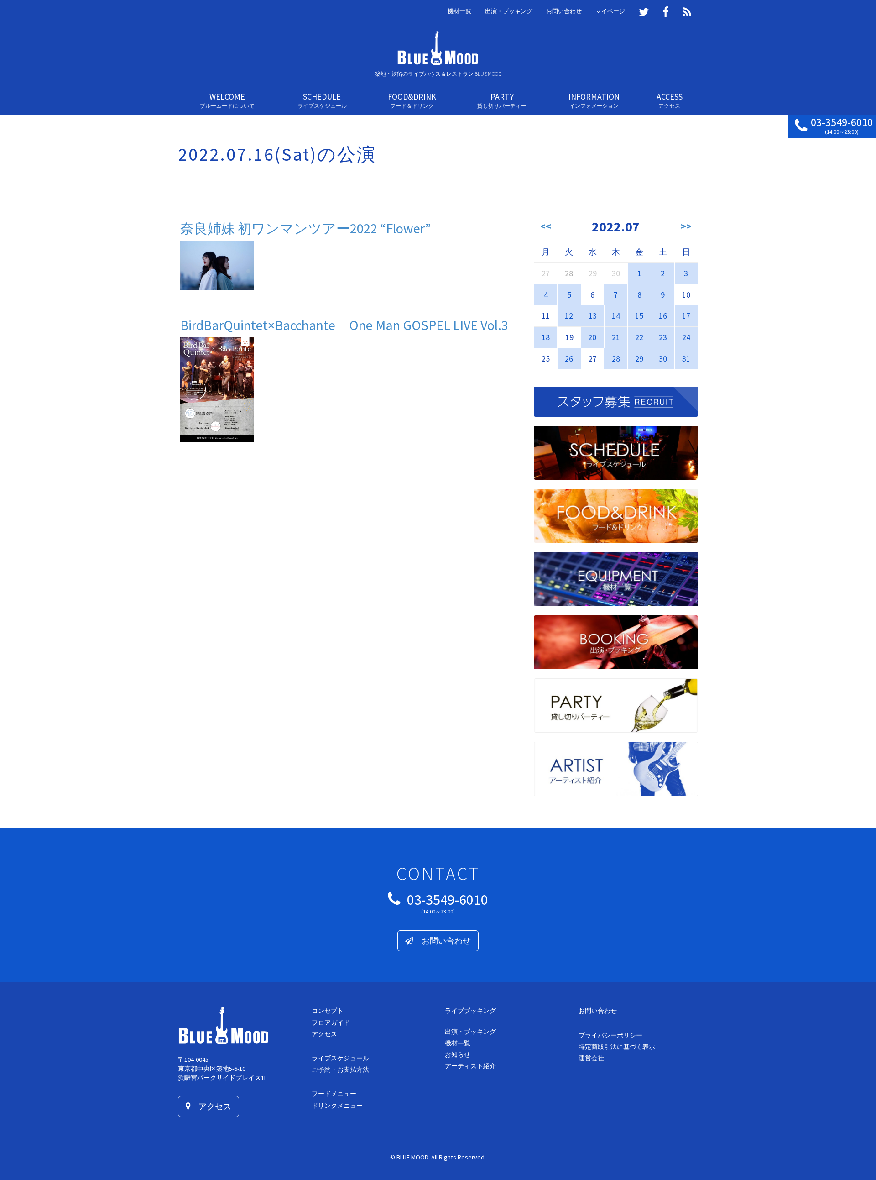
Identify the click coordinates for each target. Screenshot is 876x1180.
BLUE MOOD (412, 1157)
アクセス (210, 1106)
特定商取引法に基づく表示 (617, 1047)
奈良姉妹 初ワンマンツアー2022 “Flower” (305, 228)
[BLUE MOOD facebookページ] (666, 13)
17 (686, 315)
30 (663, 358)
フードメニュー (334, 1094)
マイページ (610, 11)
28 (569, 273)
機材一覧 (459, 11)
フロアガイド (331, 1022)
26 (569, 358)
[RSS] (687, 13)
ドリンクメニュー (337, 1105)
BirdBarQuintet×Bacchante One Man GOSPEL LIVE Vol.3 (344, 325)
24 (686, 337)
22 (639, 337)
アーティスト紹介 (470, 1066)
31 (686, 358)
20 (592, 337)
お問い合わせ (564, 11)
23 (663, 337)
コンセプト (328, 1011)
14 (616, 315)
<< (545, 226)
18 (546, 337)
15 (639, 315)
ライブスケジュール (340, 1058)
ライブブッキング (470, 1011)
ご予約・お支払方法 (340, 1069)
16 (663, 315)
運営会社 (591, 1058)
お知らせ (457, 1054)
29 (639, 358)
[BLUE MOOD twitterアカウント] (644, 13)
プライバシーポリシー (610, 1035)
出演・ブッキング (508, 11)
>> (686, 226)
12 (569, 315)
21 (616, 337)
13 (593, 315)
